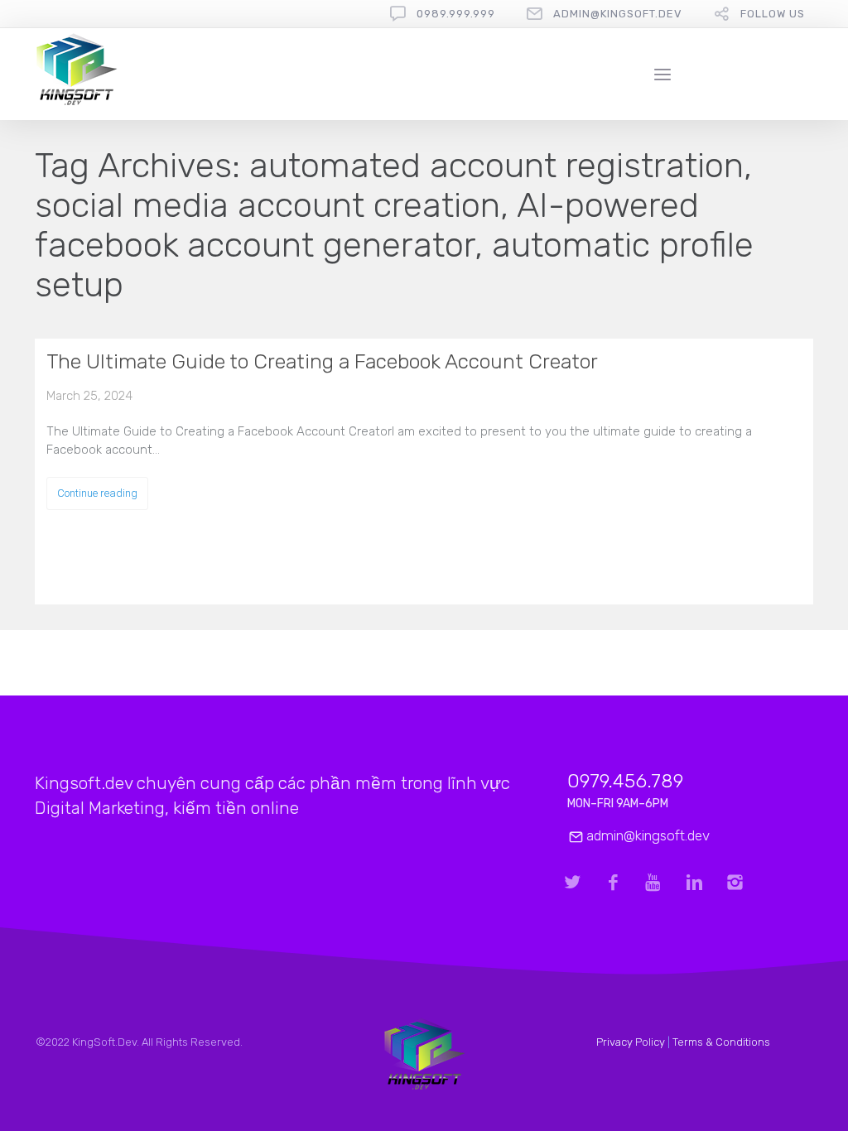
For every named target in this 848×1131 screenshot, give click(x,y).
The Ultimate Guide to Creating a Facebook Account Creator (322, 361)
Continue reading (97, 493)
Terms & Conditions (721, 1042)
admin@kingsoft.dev (617, 13)
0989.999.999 (456, 13)
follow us (772, 13)
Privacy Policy (630, 1042)
